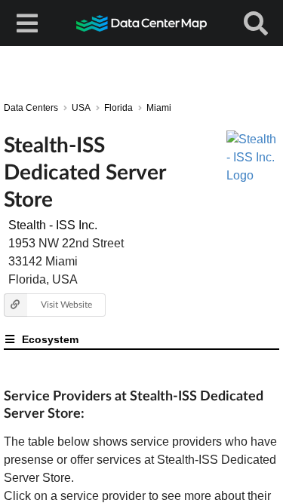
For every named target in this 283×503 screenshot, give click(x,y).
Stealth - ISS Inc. (52, 225)
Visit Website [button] (66, 304)
